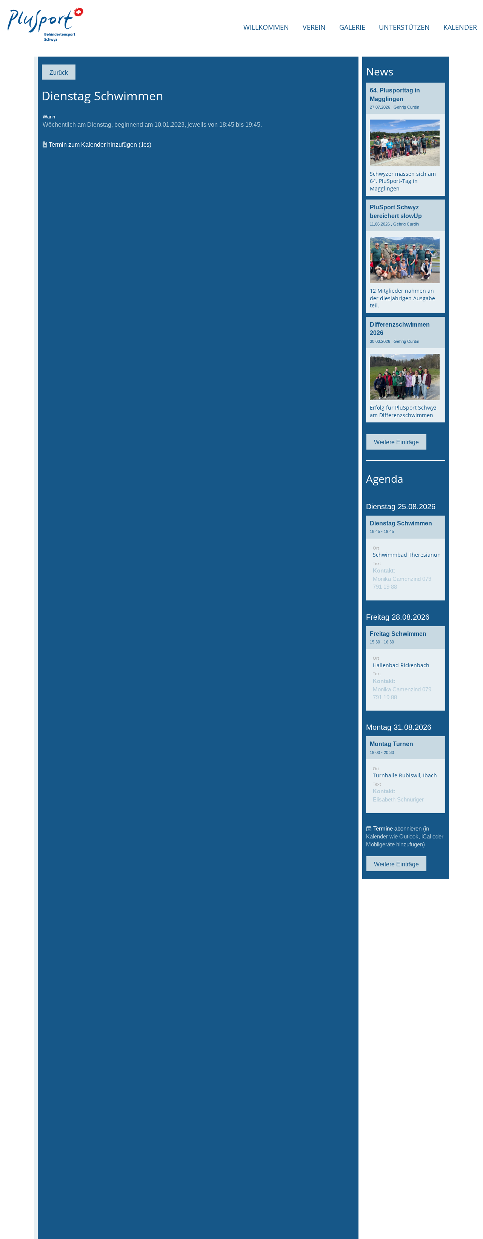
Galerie (352, 27)
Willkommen (266, 27)
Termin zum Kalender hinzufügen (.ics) (100, 144)
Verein (314, 27)
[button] (405, 558)
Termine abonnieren (397, 828)
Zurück (58, 72)
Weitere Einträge (396, 442)
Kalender (460, 27)
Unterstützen (404, 27)
